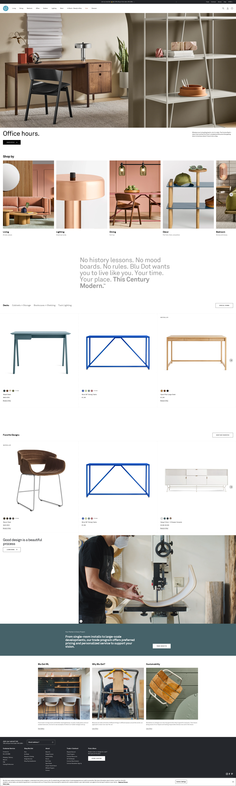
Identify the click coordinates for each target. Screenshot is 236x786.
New (25, 751)
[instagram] (227, 774)
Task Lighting (64, 305)
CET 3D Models (71, 758)
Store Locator (96, 758)
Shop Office (11, 142)
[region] (118, 782)
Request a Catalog (29, 756)
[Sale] (86, 8)
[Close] (233, 782)
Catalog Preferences (8, 764)
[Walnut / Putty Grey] (170, 518)
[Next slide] (231, 194)
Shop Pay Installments (30, 761)
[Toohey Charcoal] (13, 518)
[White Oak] (161, 391)
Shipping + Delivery (8, 757)
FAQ (4, 762)
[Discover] (94, 8)
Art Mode (26, 754)
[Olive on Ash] (13, 391)
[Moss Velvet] (7, 518)
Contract (213, 1)
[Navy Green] (167, 518)
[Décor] (62, 8)
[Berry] (92, 391)
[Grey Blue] (89, 391)
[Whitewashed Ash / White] (10, 391)
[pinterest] (232, 774)
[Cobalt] (83, 391)
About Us (48, 751)
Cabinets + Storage (21, 305)
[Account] (228, 8)
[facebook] (229, 774)
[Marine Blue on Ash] (4, 391)
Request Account (71, 751)
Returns (5, 759)
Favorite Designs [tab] (11, 435)
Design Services (28, 758)
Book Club (48, 761)
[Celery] (86, 391)
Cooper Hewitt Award (51, 765)
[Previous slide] (5, 194)
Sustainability (49, 756)
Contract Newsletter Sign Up (74, 763)
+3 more (95, 390)
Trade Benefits (162, 646)
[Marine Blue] (164, 518)
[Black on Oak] (167, 391)
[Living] (14, 8)
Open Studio (49, 763)
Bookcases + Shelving (44, 305)
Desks (6, 305)
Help (225, 1)
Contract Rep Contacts (73, 761)
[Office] (37, 8)
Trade (207, 1)
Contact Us (6, 751)
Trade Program (71, 754)
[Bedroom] (29, 8)
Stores (220, 1)
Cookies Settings (181, 781)
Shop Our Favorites (222, 435)
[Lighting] (54, 8)
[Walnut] (7, 391)
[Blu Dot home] (5, 8)
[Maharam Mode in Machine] (10, 518)
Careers (48, 770)
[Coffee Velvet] (4, 518)
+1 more (17, 390)
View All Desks (224, 305)
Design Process (49, 754)
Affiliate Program (50, 768)
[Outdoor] (45, 8)
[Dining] (21, 8)
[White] (161, 518)
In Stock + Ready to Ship (74, 8)
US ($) (230, 2)
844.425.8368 (6, 754)
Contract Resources (72, 756)
